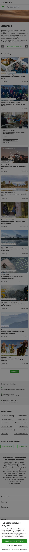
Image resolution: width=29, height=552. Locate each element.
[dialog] (14, 536)
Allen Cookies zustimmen (14, 541)
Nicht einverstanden (14, 545)
